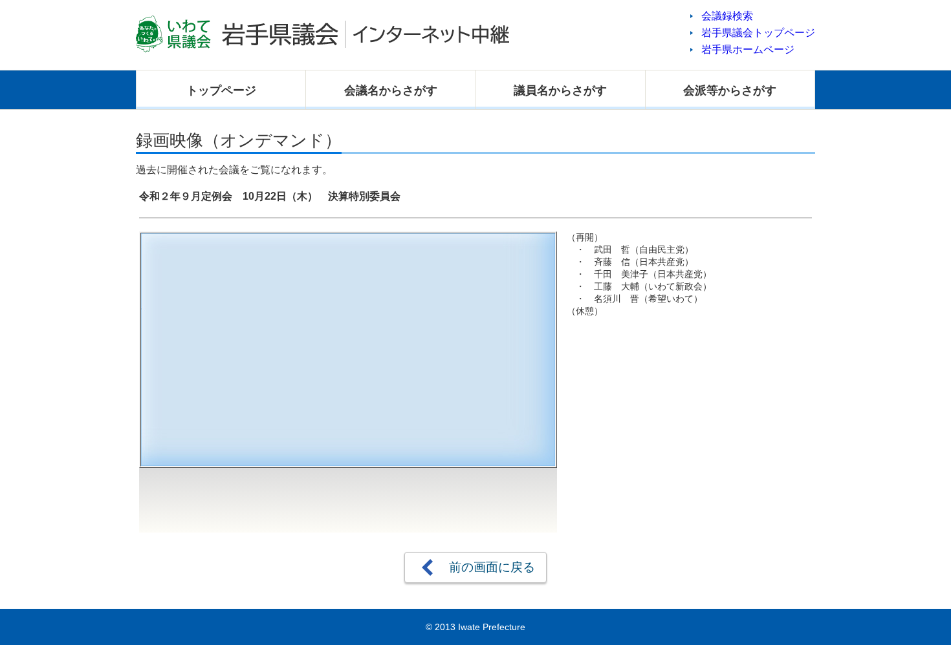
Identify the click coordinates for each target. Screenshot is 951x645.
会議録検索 (727, 15)
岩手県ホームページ (747, 49)
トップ (221, 90)
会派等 (729, 90)
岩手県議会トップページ (758, 32)
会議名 (390, 90)
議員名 (560, 90)
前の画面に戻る (492, 567)
